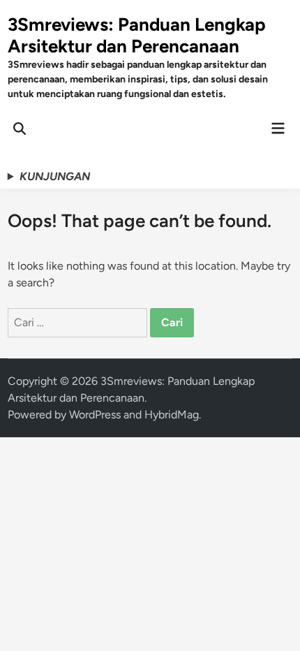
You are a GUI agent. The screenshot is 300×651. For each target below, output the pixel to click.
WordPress (95, 414)
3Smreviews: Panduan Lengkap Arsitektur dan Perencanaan (137, 35)
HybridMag (171, 414)
